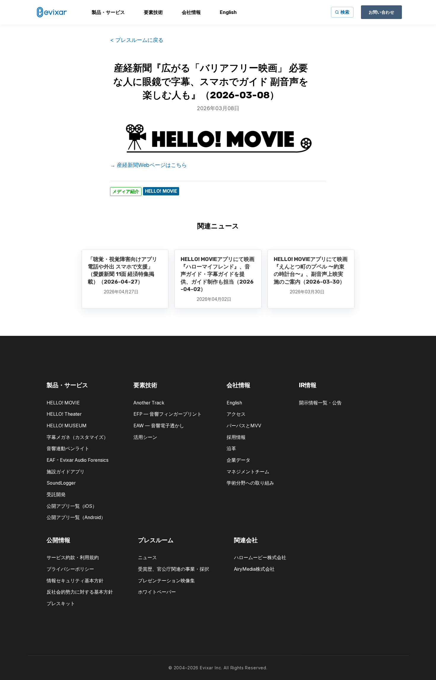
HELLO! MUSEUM (67, 425)
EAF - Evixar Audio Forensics (78, 460)
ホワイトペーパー (157, 591)
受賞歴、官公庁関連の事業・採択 (173, 569)
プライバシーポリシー (70, 569)
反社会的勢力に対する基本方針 (80, 591)
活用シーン (145, 437)
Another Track (148, 402)
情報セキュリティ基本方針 (75, 580)
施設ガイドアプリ (66, 471)
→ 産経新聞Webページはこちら (148, 165)
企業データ (238, 460)
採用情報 (236, 437)
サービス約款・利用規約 (73, 557)
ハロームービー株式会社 (260, 557)
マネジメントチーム (248, 471)
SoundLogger (61, 483)
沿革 (231, 448)
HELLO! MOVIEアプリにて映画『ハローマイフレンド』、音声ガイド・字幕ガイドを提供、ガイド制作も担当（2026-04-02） (217, 274)
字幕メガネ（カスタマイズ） (77, 437)
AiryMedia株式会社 (254, 569)
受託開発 (56, 494)
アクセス (236, 414)
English (234, 402)
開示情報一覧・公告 (320, 402)
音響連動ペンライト (68, 448)
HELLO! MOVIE (63, 402)
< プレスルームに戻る (136, 40)
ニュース (147, 557)
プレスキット (61, 603)
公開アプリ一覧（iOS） (72, 506)
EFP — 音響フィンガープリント (167, 414)
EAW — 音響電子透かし (158, 425)
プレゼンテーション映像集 (166, 580)
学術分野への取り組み (250, 483)
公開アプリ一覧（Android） (76, 517)
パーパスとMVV (244, 425)
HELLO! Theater (64, 414)
